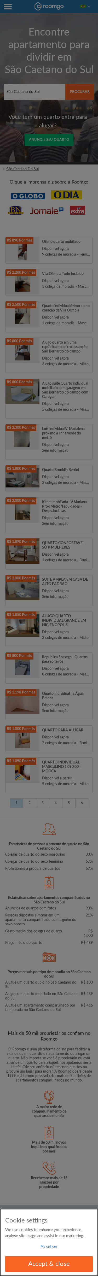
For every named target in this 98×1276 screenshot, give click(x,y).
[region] (49, 1242)
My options (49, 1246)
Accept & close (49, 1264)
